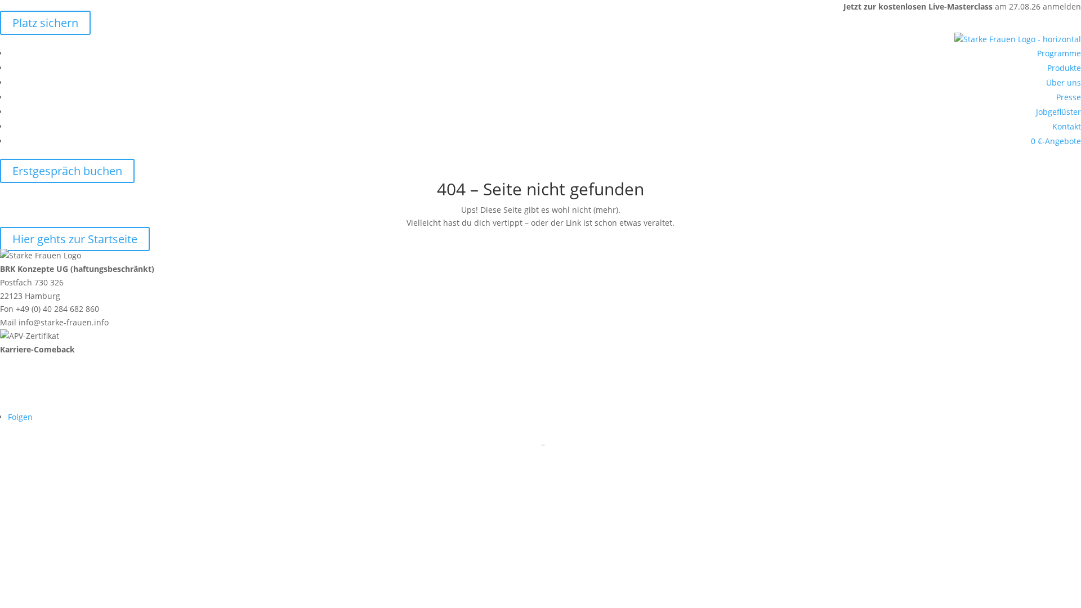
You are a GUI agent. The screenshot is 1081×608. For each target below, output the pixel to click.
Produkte (1064, 67)
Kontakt (1066, 126)
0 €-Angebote (1056, 141)
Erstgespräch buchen (67, 170)
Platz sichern (45, 22)
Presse (1068, 97)
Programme (1059, 53)
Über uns (1063, 82)
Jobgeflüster (1058, 111)
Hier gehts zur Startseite (74, 239)
